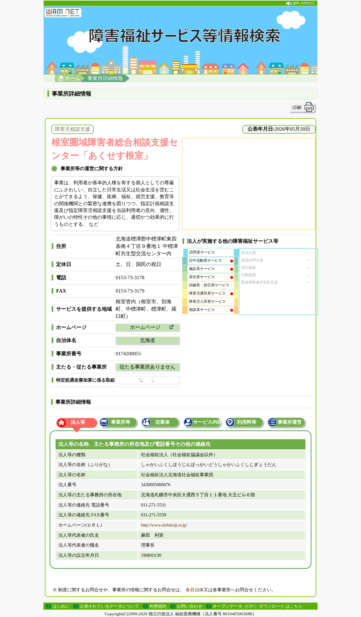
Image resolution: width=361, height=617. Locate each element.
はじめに (60, 606)
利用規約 (157, 606)
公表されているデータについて (109, 606)
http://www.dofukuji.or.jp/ (164, 525)
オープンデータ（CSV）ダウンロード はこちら (257, 606)
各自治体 (195, 589)
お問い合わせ (189, 606)
